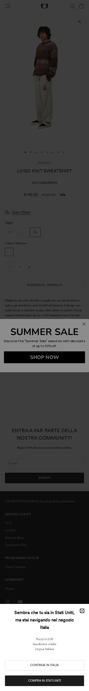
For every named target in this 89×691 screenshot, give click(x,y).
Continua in (44, 665)
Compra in (44, 680)
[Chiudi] (82, 611)
